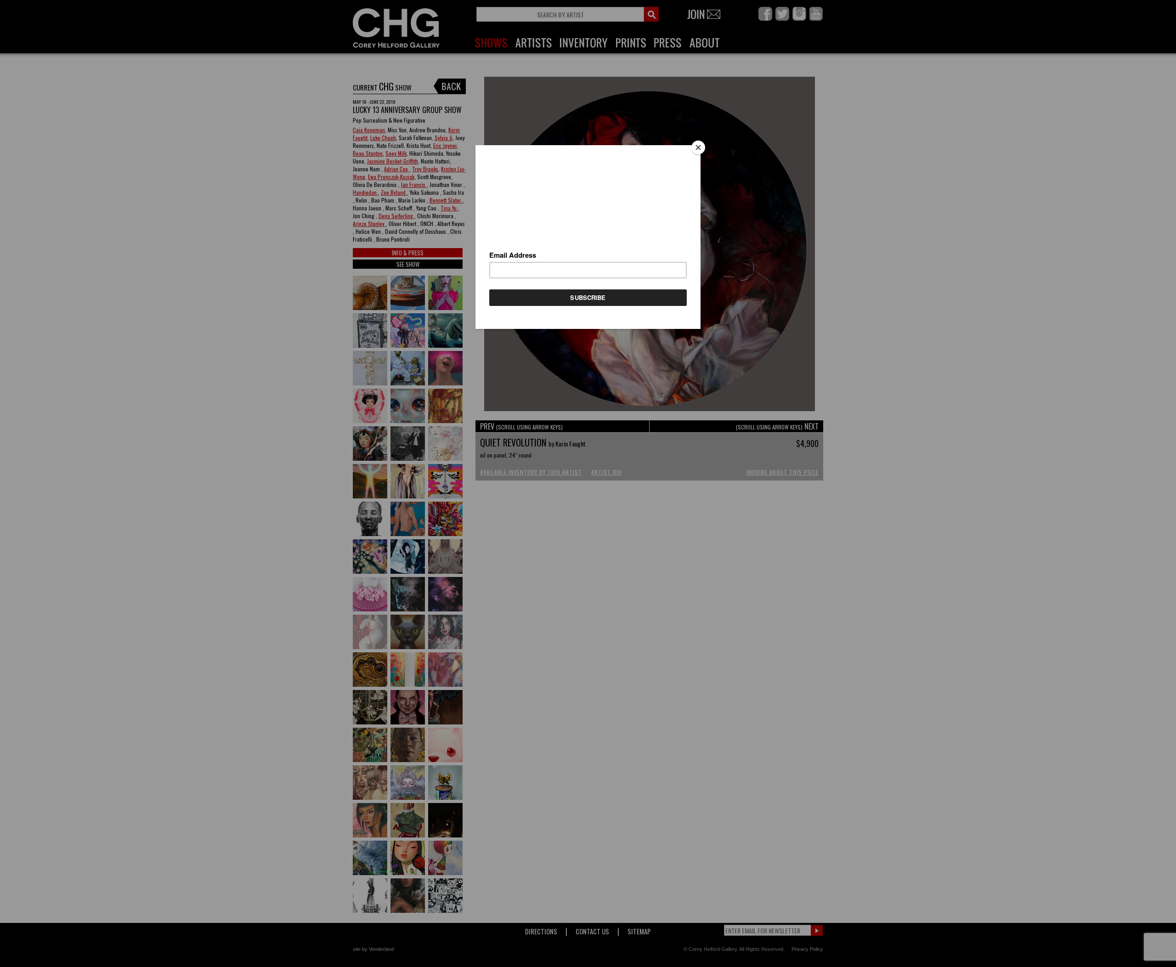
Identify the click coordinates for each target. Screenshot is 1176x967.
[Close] (698, 147)
